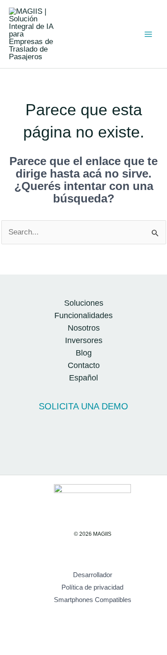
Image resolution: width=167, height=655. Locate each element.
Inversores (83, 340)
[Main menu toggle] (148, 34)
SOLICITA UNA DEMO (83, 406)
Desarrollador (92, 574)
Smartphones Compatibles (92, 599)
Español (83, 377)
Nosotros (84, 327)
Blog (84, 352)
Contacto (84, 365)
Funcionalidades (83, 315)
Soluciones (83, 303)
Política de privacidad (92, 587)
